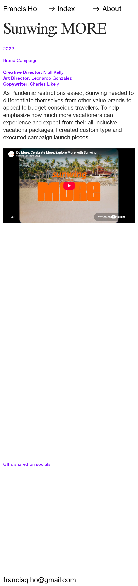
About (111, 9)
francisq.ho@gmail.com (39, 580)
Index (66, 9)
